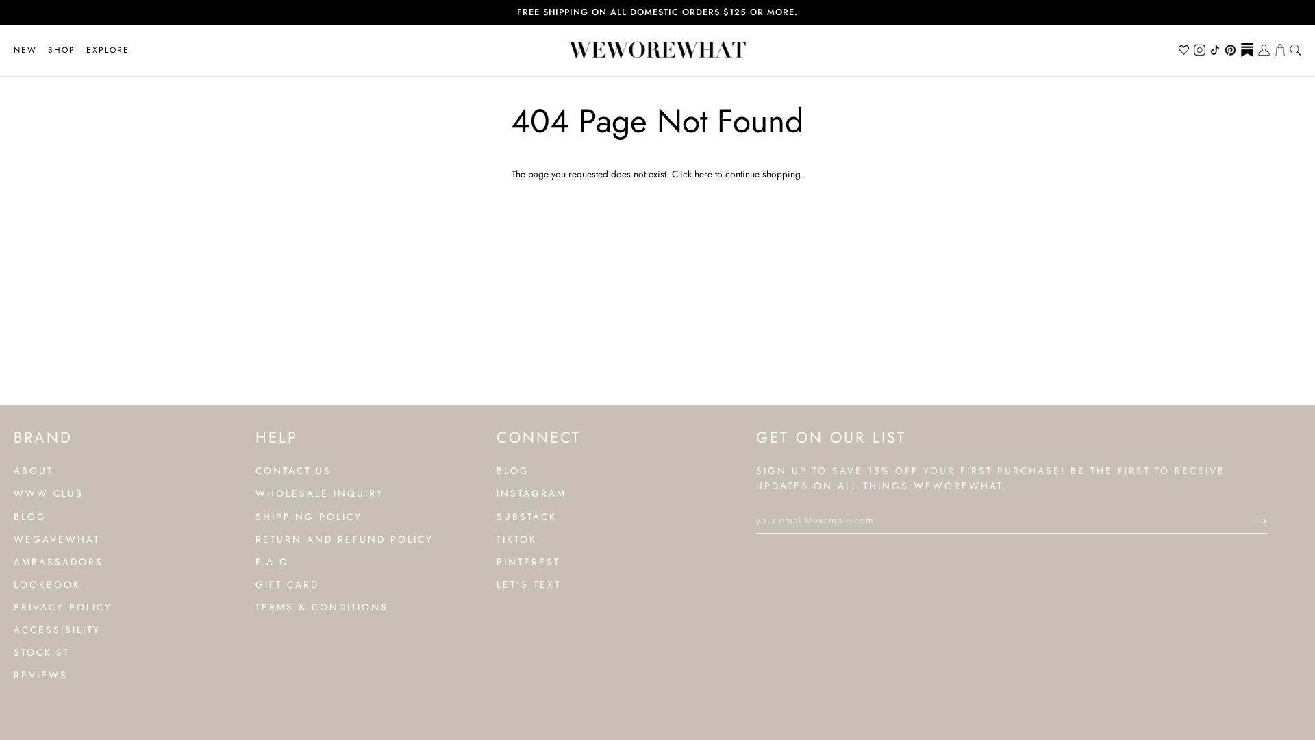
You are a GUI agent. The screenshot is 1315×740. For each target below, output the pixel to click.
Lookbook (47, 584)
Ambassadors (58, 562)
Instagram (531, 493)
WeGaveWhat (57, 539)
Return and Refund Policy (344, 539)
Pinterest (528, 562)
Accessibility (57, 630)
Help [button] (276, 437)
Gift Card (287, 584)
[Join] (1249, 520)
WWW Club (49, 493)
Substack (527, 516)
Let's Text (529, 584)
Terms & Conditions (321, 607)
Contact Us (293, 471)
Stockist (42, 652)
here (703, 174)
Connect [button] (539, 437)
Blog (30, 516)
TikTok (517, 539)
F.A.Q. (274, 562)
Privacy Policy (63, 607)
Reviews (41, 675)
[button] (62, 50)
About (33, 471)
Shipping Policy (308, 516)
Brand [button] (43, 437)
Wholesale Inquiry (319, 493)
